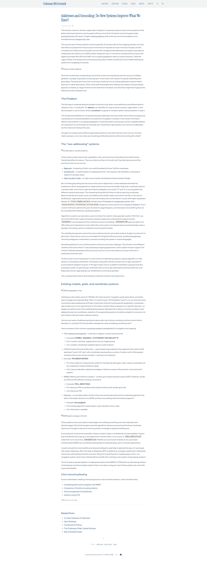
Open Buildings (70, 521)
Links (133, 3)
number (73, 78)
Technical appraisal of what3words (78, 491)
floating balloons (98, 36)
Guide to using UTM (72, 495)
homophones (135, 236)
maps (115, 544)
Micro (141, 3)
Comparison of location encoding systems (81, 488)
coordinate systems (95, 328)
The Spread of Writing (73, 525)
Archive (104, 3)
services (81, 78)
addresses (99, 544)
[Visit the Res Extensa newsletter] (121, 554)
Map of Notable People (73, 532)
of (77, 78)
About (150, 3)
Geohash (67, 395)
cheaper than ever (82, 39)
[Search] (163, 4)
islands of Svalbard (132, 205)
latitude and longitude (77, 334)
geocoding (108, 544)
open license (82, 271)
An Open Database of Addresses (77, 518)
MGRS (66, 377)
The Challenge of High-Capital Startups (80, 528)
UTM (66, 349)
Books (125, 3)
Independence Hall (121, 201)
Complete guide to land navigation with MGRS (82, 484)
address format (67, 312)
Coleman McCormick (54, 4)
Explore (115, 3)
